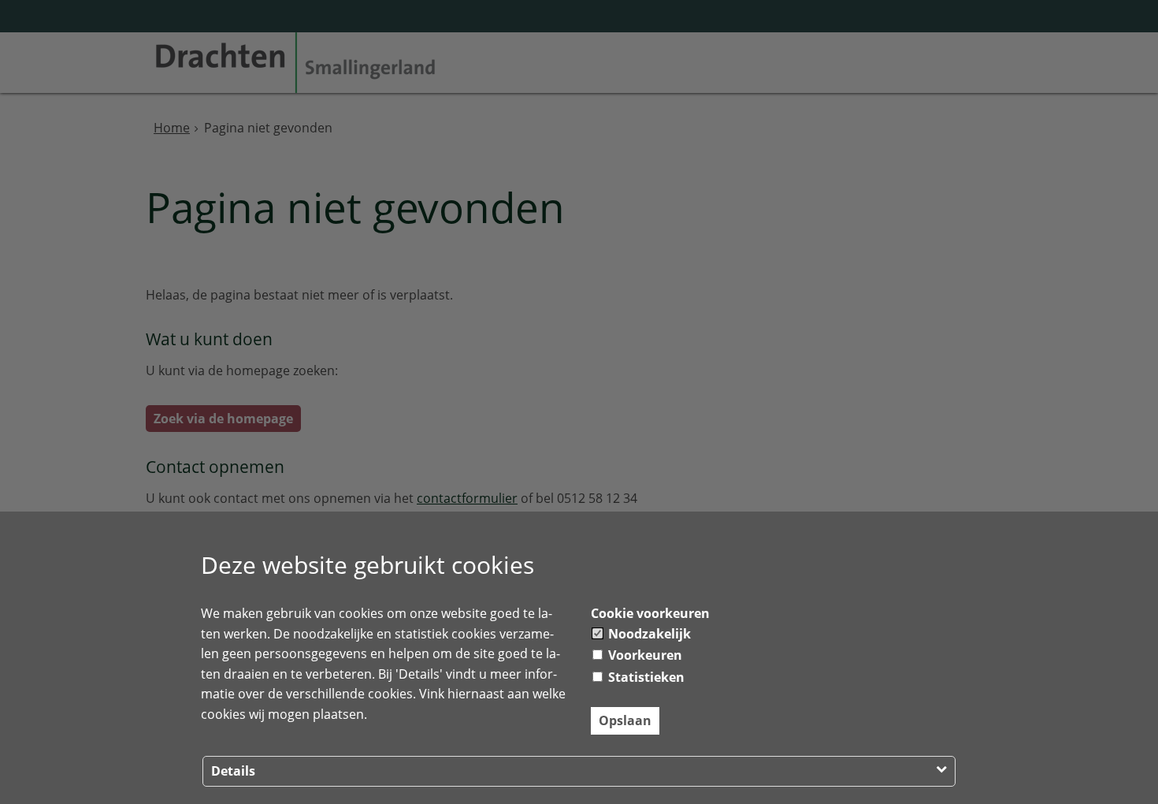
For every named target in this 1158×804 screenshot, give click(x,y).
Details (233, 771)
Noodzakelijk (648, 633)
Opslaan (625, 720)
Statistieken (645, 677)
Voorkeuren (643, 655)
